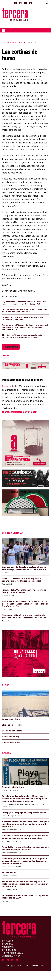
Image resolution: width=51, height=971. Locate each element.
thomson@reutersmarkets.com (19, 411)
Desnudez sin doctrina (13, 787)
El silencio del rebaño (12, 725)
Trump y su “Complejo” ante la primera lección (24, 812)
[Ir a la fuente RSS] (30, 3)
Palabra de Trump (10, 736)
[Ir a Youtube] (25, 3)
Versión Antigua (11, 956)
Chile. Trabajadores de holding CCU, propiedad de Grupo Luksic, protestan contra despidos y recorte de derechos (24, 861)
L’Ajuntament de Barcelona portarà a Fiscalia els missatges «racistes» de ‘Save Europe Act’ (24, 302)
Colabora (7, 944)
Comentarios (9, 950)
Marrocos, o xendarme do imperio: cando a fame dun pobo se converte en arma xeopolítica (25, 836)
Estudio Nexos (36, 965)
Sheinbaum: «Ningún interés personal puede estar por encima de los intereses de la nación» (24, 336)
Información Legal (12, 953)
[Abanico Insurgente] (25, 508)
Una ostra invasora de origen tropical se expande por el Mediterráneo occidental (24, 310)
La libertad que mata (12, 730)
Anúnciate (8, 947)
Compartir (12, 347)
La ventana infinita (11, 719)
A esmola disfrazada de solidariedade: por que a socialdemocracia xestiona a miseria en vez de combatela (25, 824)
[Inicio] (15, 14)
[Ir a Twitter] (20, 3)
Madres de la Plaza (11, 742)
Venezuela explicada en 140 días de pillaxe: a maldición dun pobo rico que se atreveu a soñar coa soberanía (25, 883)
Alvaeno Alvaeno (9, 42)
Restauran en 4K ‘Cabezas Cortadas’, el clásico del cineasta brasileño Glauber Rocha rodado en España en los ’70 (25, 327)
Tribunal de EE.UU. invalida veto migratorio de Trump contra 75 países (22, 318)
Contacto (7, 941)
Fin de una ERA (9, 872)
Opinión (22, 42)
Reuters (6, 385)
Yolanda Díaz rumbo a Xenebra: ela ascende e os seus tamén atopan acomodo (25, 848)
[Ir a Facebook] (15, 3)
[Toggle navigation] (3, 30)
